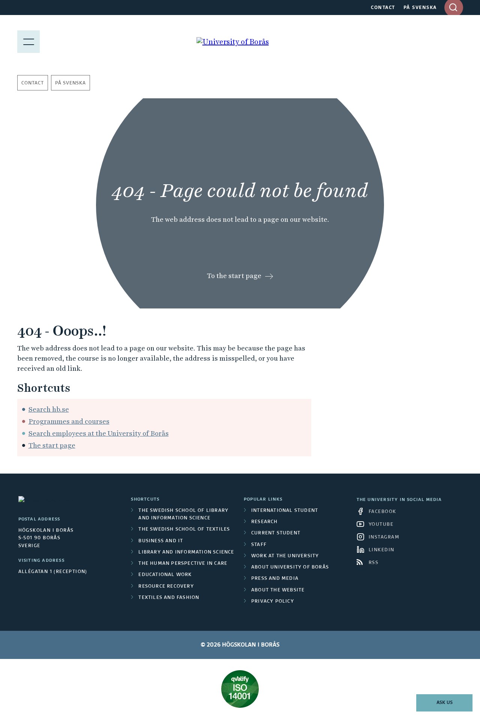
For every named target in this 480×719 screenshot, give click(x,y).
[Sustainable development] (240, 689)
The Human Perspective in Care (182, 563)
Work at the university (285, 556)
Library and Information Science (186, 552)
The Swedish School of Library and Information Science (183, 514)
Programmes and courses (69, 421)
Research (264, 522)
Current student (275, 533)
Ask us (444, 702)
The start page (51, 445)
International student (284, 510)
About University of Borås (290, 567)
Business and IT (160, 541)
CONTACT (383, 8)
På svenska (70, 83)
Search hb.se (48, 409)
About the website (277, 590)
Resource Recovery (166, 586)
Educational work (165, 575)
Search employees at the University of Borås (98, 433)
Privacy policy (272, 601)
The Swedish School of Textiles (184, 529)
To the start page (234, 276)
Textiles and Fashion (168, 597)
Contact (32, 83)
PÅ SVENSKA (420, 8)
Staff (259, 545)
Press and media (274, 578)
